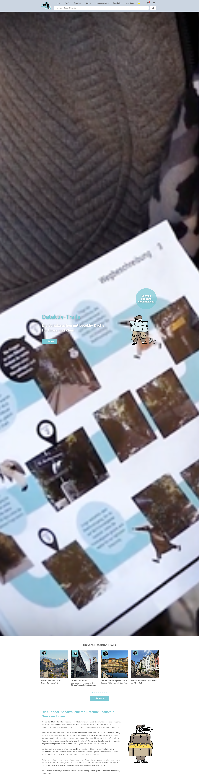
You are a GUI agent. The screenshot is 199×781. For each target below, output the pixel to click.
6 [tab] (103, 693)
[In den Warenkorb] (66, 654)
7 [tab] (105, 693)
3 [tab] (96, 693)
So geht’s (77, 3)
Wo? (67, 3)
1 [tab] (92, 693)
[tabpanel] (54, 669)
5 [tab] (101, 693)
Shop (58, 3)
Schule (88, 3)
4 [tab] (98, 693)
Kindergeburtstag (102, 3)
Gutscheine (117, 3)
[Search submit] (153, 8)
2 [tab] (94, 693)
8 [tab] (107, 693)
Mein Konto (130, 3)
